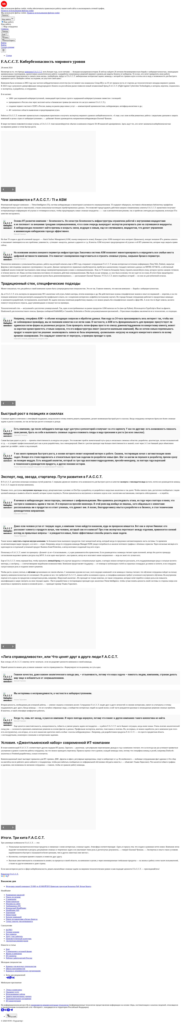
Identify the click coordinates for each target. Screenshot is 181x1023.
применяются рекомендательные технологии (50, 1005)
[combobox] (11, 1016)
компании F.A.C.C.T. (33, 72)
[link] (5, 37)
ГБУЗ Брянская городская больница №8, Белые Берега (68, 886)
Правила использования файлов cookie (43, 13)
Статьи (9, 55)
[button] (3, 43)
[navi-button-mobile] (3, 50)
